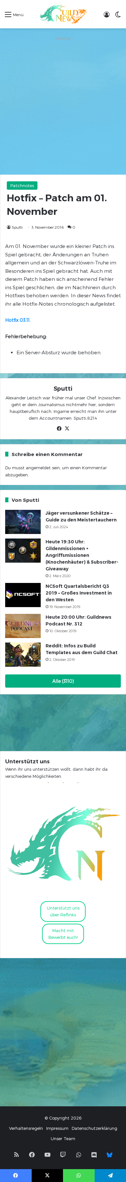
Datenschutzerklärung (94, 1128)
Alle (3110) (63, 681)
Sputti (17, 227)
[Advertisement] (63, 105)
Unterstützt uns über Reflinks (63, 911)
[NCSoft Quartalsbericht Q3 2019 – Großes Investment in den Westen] (23, 595)
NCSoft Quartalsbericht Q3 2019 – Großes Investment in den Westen (79, 593)
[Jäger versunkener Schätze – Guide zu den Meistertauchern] (23, 522)
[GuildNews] (63, 14)
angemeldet (38, 467)
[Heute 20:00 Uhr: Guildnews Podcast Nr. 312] (23, 626)
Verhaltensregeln (26, 1128)
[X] (67, 429)
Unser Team (63, 1138)
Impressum (57, 1128)
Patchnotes (22, 185)
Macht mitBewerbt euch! (63, 934)
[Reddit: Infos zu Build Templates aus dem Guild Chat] (23, 655)
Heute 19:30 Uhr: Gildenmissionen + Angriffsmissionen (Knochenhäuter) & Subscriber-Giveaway (82, 555)
